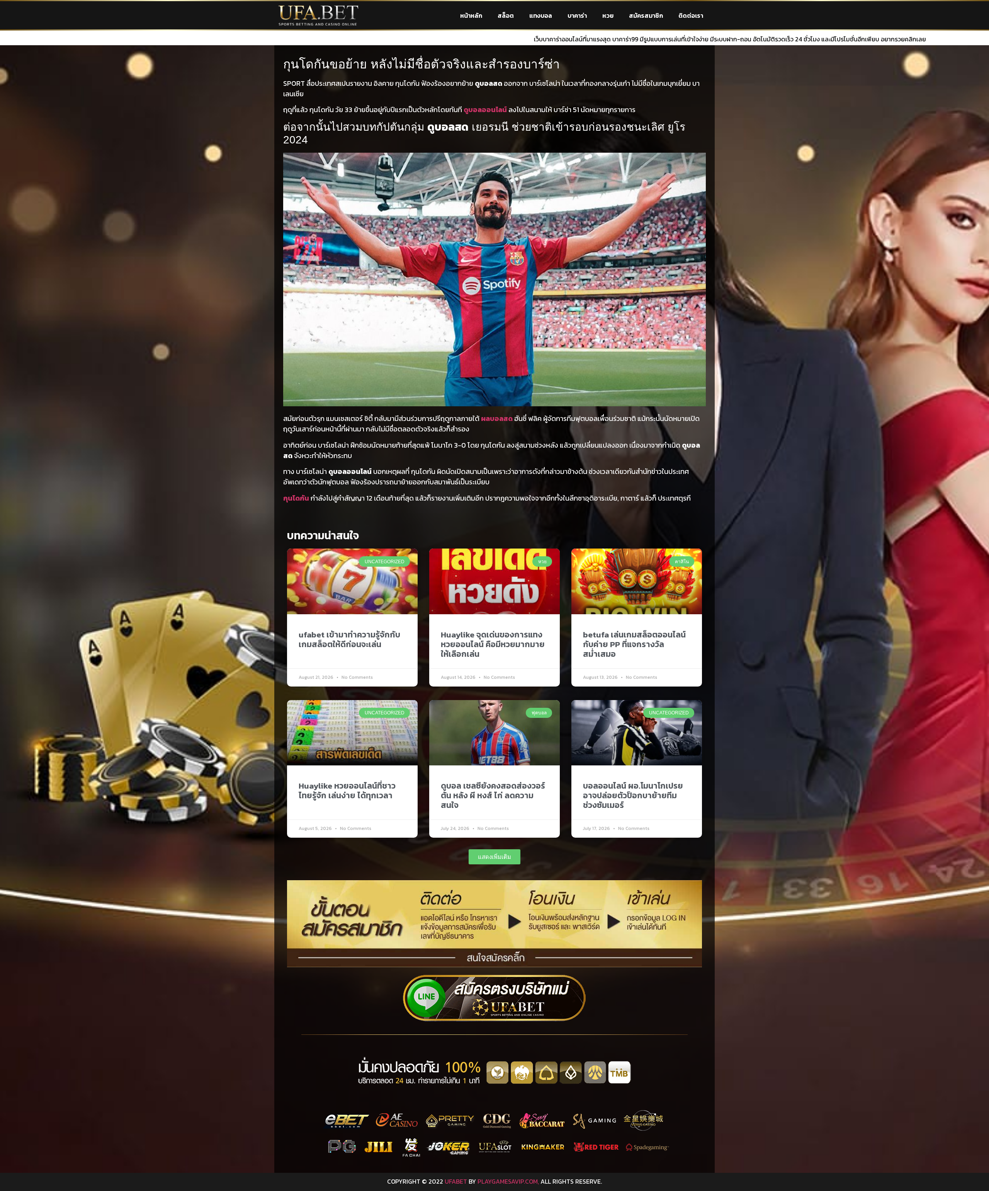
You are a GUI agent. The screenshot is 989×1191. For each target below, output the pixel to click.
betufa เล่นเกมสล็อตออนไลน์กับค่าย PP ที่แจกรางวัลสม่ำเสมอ (634, 644)
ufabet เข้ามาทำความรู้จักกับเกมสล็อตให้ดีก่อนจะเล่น (349, 639)
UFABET (456, 1181)
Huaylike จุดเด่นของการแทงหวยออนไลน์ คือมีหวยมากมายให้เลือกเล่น (493, 644)
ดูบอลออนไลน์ (485, 109)
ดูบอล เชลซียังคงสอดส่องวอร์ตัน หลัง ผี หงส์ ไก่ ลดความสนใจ (493, 795)
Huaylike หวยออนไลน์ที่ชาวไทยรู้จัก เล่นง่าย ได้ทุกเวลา (347, 790)
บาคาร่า (577, 15)
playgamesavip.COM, (508, 1181)
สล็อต (506, 15)
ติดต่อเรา (690, 15)
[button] (494, 856)
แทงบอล (540, 15)
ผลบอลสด (497, 418)
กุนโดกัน (296, 498)
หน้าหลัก (471, 15)
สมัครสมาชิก (646, 15)
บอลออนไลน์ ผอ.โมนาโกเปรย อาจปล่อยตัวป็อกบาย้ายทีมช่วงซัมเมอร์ (633, 795)
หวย (607, 15)
